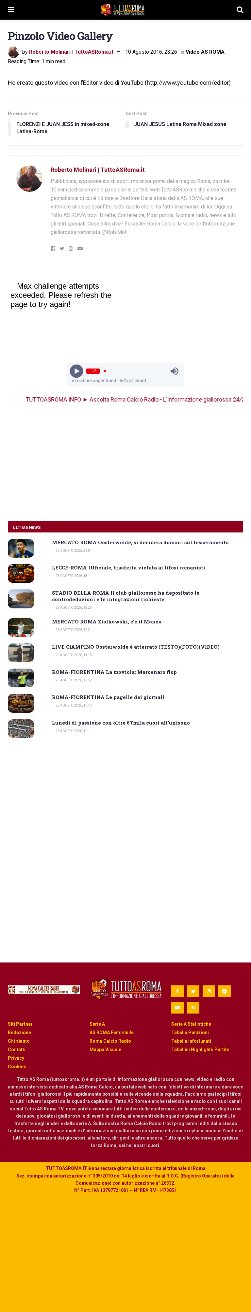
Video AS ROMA (205, 52)
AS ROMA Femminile (112, 1032)
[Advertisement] (125, 462)
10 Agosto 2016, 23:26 (151, 52)
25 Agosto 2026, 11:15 (73, 655)
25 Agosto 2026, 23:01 (73, 550)
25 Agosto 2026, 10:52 (73, 680)
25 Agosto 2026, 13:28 (73, 607)
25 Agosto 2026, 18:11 (73, 576)
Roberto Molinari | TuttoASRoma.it (71, 52)
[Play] (76, 371)
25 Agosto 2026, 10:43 (73, 705)
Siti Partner (20, 1024)
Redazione (19, 1032)
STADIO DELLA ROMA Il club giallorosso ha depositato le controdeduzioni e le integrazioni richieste (125, 595)
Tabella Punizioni (190, 1032)
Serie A (97, 1024)
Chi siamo (19, 1041)
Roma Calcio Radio (110, 1041)
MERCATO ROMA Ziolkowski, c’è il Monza (106, 621)
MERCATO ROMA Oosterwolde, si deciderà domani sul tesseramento (140, 542)
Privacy (16, 1058)
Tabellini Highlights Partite (200, 1049)
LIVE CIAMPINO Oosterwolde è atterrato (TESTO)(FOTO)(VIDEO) (136, 646)
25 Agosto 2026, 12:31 (73, 630)
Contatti (16, 1049)
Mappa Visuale (105, 1049)
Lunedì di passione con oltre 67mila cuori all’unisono (121, 722)
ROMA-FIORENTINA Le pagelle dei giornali (108, 697)
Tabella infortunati (191, 1041)
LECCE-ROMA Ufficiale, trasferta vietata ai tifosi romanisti (128, 567)
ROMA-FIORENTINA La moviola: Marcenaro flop (114, 672)
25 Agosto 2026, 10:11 (73, 731)
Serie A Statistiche (191, 1024)
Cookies (17, 1066)
